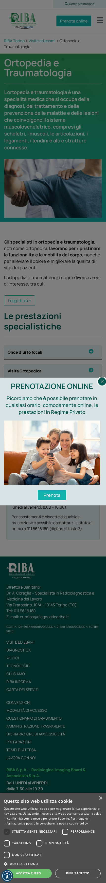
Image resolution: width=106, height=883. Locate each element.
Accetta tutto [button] (28, 873)
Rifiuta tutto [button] (77, 873)
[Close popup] (102, 381)
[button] (53, 864)
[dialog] (53, 838)
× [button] (100, 798)
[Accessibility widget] (7, 876)
